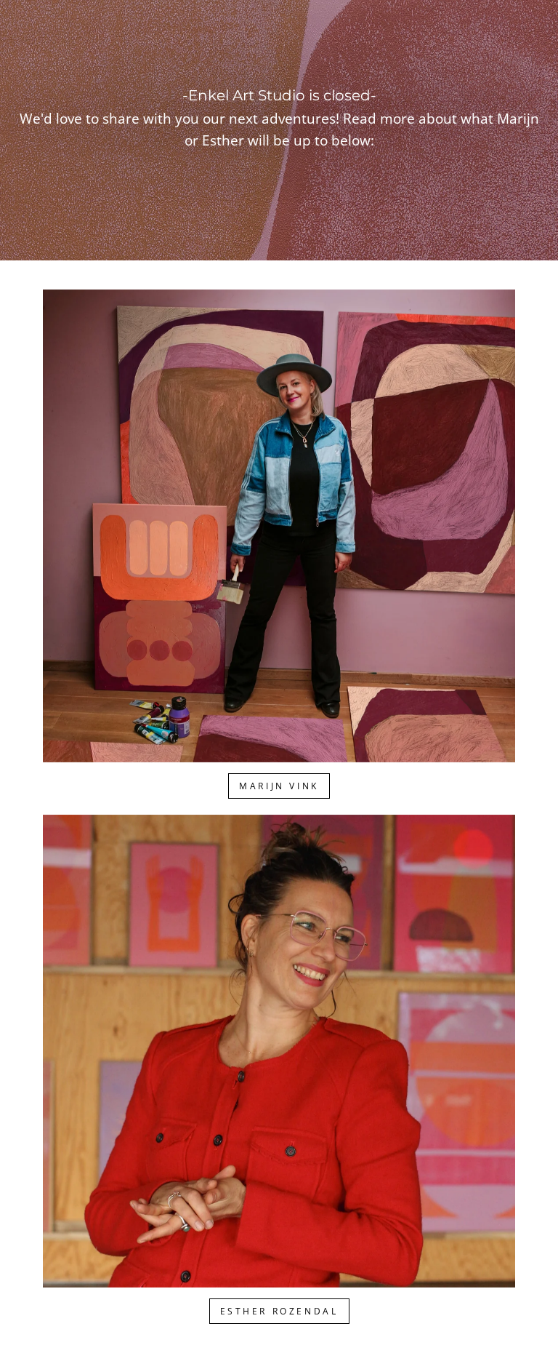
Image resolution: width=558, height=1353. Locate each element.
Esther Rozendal (279, 1311)
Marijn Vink (279, 786)
